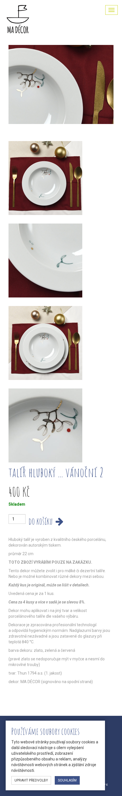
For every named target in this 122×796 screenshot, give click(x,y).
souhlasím (67, 780)
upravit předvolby (31, 780)
